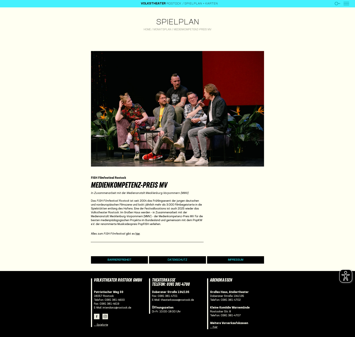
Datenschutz (177, 259)
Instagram (105, 316)
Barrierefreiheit (119, 259)
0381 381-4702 (231, 300)
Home (147, 29)
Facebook (96, 316)
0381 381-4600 (115, 300)
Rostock (161, 3)
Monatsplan (162, 29)
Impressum (235, 259)
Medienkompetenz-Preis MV (193, 29)
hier (138, 233)
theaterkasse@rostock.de (177, 300)
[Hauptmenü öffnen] (346, 3)
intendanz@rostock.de (117, 307)
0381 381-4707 (231, 315)
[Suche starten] (337, 3)
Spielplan (177, 22)
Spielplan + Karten (201, 3)
